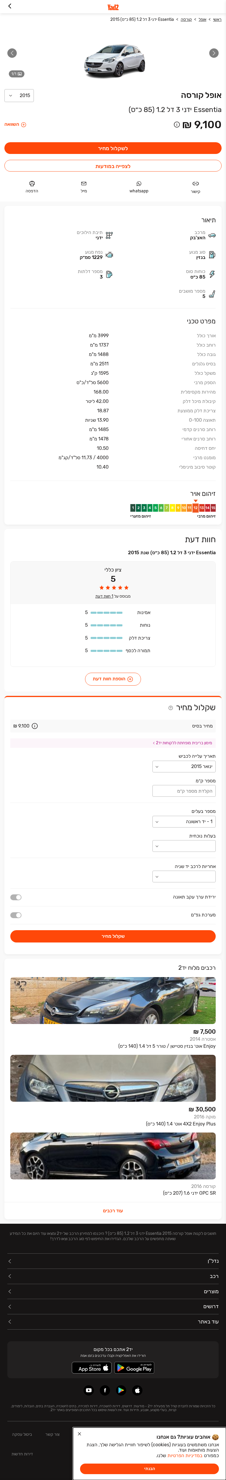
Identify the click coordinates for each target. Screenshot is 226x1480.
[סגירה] (79, 1434)
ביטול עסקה (22, 1434)
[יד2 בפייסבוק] (105, 1390)
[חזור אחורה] (9, 6)
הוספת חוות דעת (109, 679)
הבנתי (149, 1468)
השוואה (11, 124)
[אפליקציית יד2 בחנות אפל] (137, 1390)
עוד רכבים (113, 1210)
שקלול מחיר (113, 936)
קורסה (186, 19)
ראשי (217, 19)
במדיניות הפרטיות (184, 1455)
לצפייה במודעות (113, 166)
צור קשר (52, 1434)
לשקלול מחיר (113, 148)
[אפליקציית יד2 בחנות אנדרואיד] (121, 1390)
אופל (202, 19)
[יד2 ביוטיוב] (89, 1390)
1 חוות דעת (104, 596)
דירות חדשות (22, 1454)
